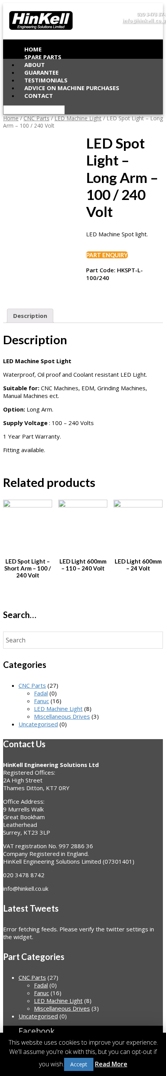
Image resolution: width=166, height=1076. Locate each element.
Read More (111, 1064)
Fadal (41, 693)
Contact (38, 95)
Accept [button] (78, 1064)
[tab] (30, 316)
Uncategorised (38, 724)
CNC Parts (36, 118)
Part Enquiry (107, 254)
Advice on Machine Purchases (71, 88)
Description (30, 315)
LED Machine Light (78, 118)
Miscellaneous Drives (62, 716)
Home (11, 118)
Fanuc (41, 701)
